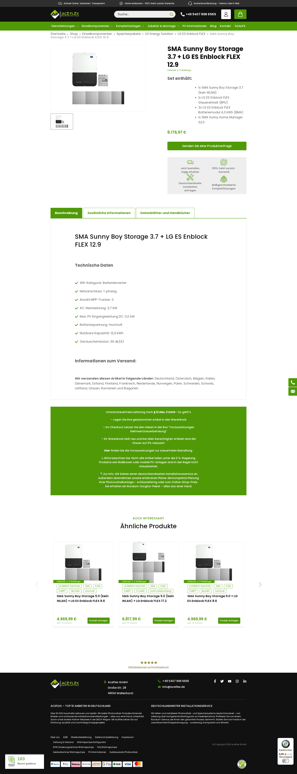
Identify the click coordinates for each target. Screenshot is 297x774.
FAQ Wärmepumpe (107, 747)
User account (226, 14)
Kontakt (225, 26)
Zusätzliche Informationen (109, 213)
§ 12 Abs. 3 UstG (164, 412)
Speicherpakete (129, 34)
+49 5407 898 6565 (201, 14)
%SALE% (240, 26)
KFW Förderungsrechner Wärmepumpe (73, 747)
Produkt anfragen (98, 620)
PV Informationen (195, 26)
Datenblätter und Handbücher (165, 213)
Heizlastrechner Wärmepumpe (69, 752)
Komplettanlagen (128, 26)
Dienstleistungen (63, 26)
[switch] (285, 761)
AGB (65, 737)
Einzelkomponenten (95, 26)
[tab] (109, 213)
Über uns (55, 737)
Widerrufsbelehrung (81, 737)
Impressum (128, 737)
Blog (213, 26)
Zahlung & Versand (63, 742)
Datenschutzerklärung (106, 737)
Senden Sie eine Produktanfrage (207, 146)
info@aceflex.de (173, 687)
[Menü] (291, 740)
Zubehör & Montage (161, 26)
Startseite (58, 34)
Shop (74, 34)
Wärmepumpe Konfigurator (91, 742)
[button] (260, 584)
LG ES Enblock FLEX (191, 34)
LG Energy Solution (159, 34)
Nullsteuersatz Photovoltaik (124, 752)
